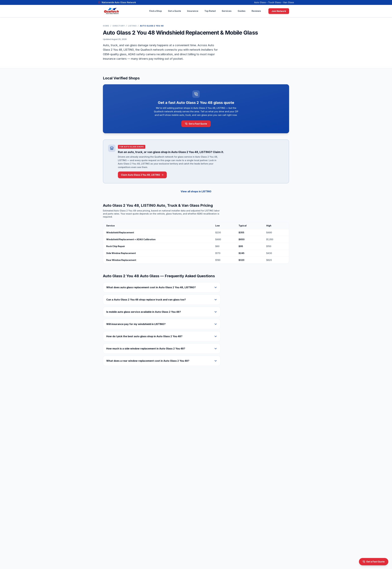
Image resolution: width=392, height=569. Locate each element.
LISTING (132, 26)
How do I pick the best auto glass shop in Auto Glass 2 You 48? (144, 336)
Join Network (278, 11)
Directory (119, 26)
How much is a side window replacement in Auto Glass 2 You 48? (145, 348)
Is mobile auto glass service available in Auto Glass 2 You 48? (143, 311)
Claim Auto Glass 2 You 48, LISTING (140, 174)
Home (106, 26)
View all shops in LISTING (196, 191)
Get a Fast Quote (198, 123)
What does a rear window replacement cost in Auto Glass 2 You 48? (147, 360)
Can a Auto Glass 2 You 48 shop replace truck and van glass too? (146, 299)
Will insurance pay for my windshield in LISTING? (136, 324)
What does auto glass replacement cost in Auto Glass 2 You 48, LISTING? (151, 287)
